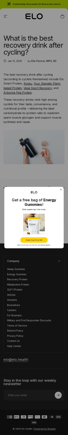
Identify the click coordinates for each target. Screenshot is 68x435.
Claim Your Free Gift (34, 240)
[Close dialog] (61, 189)
